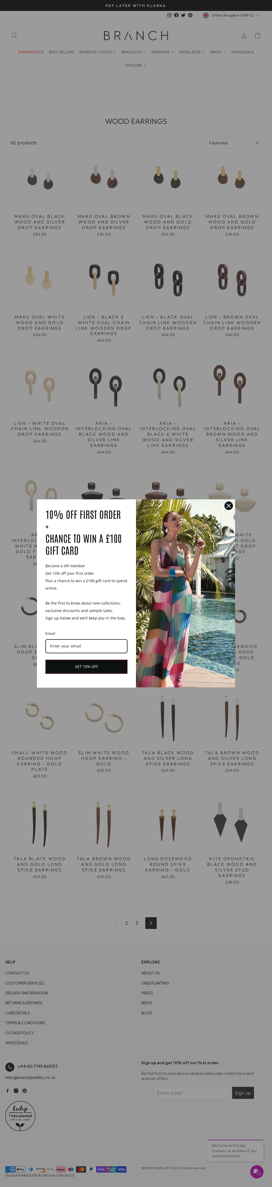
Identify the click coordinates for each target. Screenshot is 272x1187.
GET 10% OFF (86, 666)
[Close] (228, 505)
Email (50, 633)
